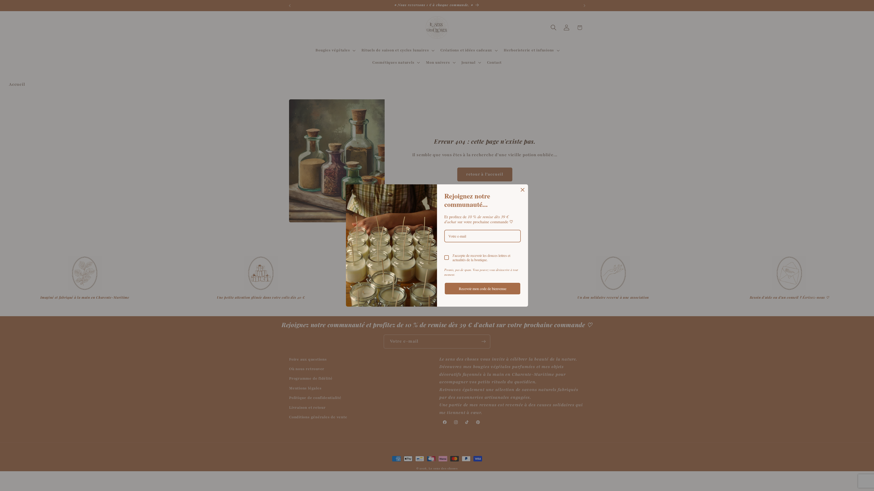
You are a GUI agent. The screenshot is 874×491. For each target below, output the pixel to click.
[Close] (522, 189)
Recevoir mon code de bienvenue (482, 288)
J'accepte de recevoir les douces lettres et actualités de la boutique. (481, 257)
